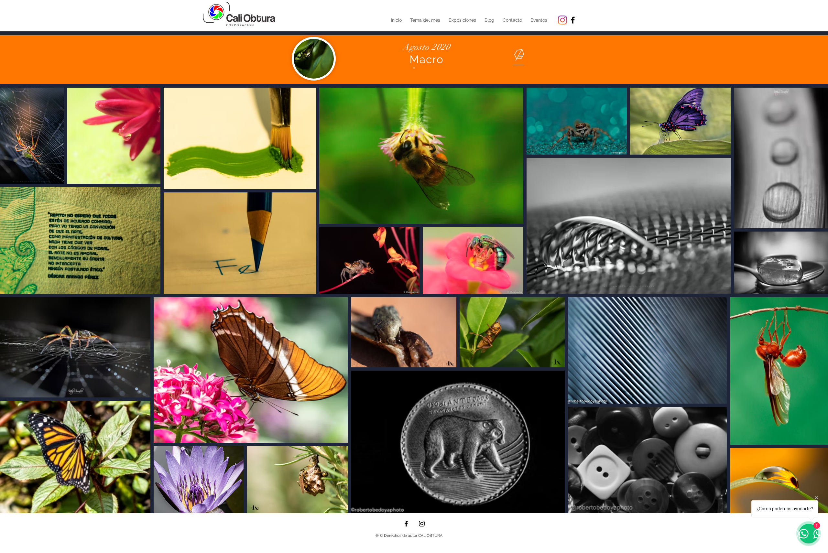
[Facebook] (406, 523)
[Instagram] (562, 20)
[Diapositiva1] (414, 68)
